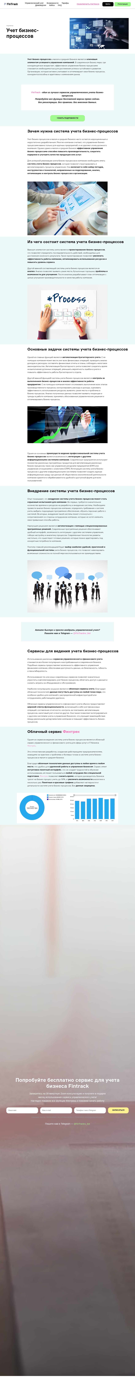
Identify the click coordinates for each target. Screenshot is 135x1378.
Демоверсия (40, 5)
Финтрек (71, 732)
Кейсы (52, 5)
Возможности (52, 3)
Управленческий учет (34, 3)
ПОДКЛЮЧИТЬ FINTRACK (88, 4)
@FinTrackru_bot (82, 633)
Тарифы (65, 3)
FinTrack (35, 92)
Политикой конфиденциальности (89, 1117)
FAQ (60, 5)
